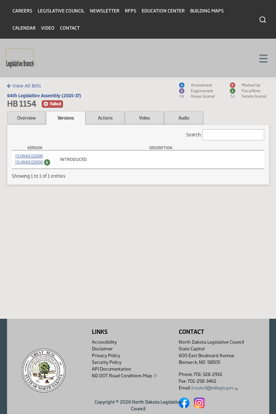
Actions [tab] (105, 117)
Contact (70, 28)
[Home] (20, 58)
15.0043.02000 (29, 156)
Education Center (163, 11)
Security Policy (107, 362)
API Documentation (111, 369)
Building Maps (207, 11)
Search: (193, 135)
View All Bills (26, 85)
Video (48, 28)
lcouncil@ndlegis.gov (213, 388)
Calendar (24, 28)
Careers (22, 11)
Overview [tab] (26, 117)
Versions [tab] (66, 117)
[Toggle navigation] (263, 58)
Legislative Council (61, 11)
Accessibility (104, 342)
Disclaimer (102, 349)
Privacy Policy (106, 355)
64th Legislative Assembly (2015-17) (44, 96)
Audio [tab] (183, 117)
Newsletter (104, 11)
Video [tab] (144, 117)
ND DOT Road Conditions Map (122, 376)
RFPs (130, 11)
